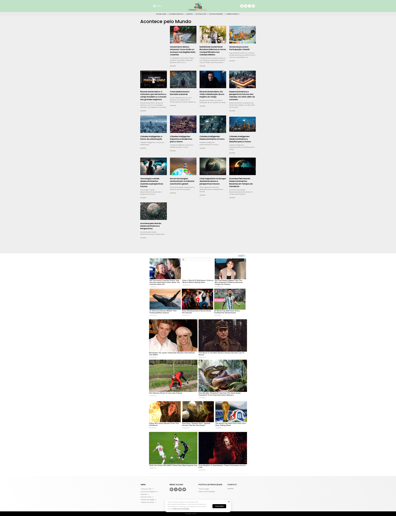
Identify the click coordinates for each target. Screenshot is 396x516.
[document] (198, 258)
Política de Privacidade (181, 509)
